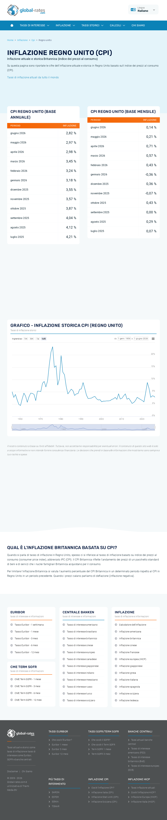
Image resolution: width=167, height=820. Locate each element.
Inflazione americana (130, 631)
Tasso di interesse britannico (82, 638)
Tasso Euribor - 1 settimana (29, 624)
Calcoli (116, 25)
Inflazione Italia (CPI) (102, 792)
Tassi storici (91, 25)
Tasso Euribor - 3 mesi (26, 638)
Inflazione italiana (128, 679)
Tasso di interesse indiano (80, 673)
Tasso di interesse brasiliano (82, 631)
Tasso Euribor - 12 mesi (27, 652)
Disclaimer (12, 771)
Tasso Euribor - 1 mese (26, 631)
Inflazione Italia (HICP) (143, 801)
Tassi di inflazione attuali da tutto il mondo (33, 77)
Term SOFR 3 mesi (100, 754)
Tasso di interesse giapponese (83, 666)
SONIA (55, 801)
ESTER (55, 797)
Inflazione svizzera (129, 693)
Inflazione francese (129, 652)
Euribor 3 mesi (59, 749)
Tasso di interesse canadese (82, 659)
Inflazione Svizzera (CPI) (104, 801)
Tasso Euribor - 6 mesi (26, 645)
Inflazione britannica (130, 638)
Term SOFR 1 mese (101, 749)
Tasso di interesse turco (79, 693)
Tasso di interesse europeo (81, 652)
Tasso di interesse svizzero (81, 700)
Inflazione (64, 25)
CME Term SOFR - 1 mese (28, 679)
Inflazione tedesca (128, 700)
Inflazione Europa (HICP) (144, 797)
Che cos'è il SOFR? (100, 740)
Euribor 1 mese (60, 744)
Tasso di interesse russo (79, 686)
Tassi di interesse (33, 25)
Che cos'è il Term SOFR (103, 744)
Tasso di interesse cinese (80, 645)
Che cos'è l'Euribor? (62, 740)
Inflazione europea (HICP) (132, 659)
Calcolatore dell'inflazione (132, 624)
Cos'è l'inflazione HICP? (143, 792)
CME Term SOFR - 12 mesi (28, 700)
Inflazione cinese (128, 645)
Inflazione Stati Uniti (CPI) (105, 797)
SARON (55, 792)
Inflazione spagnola (129, 686)
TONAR (55, 806)
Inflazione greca (127, 673)
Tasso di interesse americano (82, 624)
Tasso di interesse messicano (82, 679)
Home (10, 40)
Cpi (33, 40)
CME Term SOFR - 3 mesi (27, 686)
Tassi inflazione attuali (143, 787)
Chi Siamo (138, 25)
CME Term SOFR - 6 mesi (27, 693)
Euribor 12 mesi (60, 754)
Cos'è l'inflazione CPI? (102, 787)
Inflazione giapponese (130, 666)
